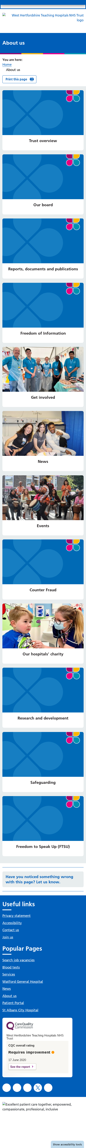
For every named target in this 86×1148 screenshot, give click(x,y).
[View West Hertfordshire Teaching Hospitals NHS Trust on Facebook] (6, 1087)
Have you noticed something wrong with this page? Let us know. (39, 879)
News (6, 989)
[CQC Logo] (19, 1029)
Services (8, 974)
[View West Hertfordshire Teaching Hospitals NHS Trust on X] (38, 1087)
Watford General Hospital (22, 982)
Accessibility (12, 923)
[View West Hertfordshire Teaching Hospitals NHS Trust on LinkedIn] (27, 1087)
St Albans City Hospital (20, 1010)
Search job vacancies (18, 960)
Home (7, 65)
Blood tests (11, 967)
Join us (7, 937)
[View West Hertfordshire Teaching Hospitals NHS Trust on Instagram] (17, 1087)
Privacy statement (16, 916)
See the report (20, 1066)
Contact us (10, 930)
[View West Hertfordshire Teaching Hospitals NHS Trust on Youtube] (48, 1087)
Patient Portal (13, 1003)
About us (9, 996)
